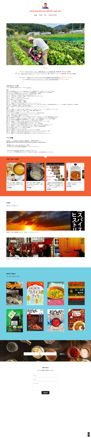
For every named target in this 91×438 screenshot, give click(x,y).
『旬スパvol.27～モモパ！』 (27, 73)
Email (34, 379)
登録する (62, 354)
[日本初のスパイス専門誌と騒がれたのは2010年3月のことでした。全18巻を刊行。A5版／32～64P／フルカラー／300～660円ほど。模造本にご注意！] (14, 293)
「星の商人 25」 (26, 91)
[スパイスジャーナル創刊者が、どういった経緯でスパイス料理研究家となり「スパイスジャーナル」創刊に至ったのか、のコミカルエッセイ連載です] (45, 221)
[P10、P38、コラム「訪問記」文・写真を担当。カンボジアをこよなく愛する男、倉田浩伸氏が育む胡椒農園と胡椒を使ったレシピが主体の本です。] (14, 320)
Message (35, 383)
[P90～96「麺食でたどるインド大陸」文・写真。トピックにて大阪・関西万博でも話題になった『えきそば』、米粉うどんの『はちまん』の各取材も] (35, 320)
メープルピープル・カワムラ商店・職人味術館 (16, 146)
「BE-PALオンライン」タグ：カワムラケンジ (15, 145)
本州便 (31, 110)
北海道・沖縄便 (35, 110)
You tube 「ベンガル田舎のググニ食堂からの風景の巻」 (18, 140)
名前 (25, 354)
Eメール (43, 354)
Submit (45, 393)
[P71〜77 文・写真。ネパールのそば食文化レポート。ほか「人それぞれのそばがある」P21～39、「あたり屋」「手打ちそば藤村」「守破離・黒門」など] (55, 320)
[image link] (45, 44)
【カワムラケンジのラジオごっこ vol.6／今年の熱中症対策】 (44, 79)
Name (35, 375)
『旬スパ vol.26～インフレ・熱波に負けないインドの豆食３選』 (40, 71)
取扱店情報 (16, 150)
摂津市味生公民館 (42, 126)
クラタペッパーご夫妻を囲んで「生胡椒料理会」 (19, 118)
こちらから (28, 87)
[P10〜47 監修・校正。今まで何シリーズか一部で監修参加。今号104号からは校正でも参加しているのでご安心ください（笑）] (76, 319)
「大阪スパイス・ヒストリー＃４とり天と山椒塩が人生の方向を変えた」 (43, 77)
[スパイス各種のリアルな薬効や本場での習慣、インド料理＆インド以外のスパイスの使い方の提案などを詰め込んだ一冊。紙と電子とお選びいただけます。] (35, 293)
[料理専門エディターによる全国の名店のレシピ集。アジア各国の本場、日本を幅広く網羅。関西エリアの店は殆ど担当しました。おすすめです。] (76, 293)
